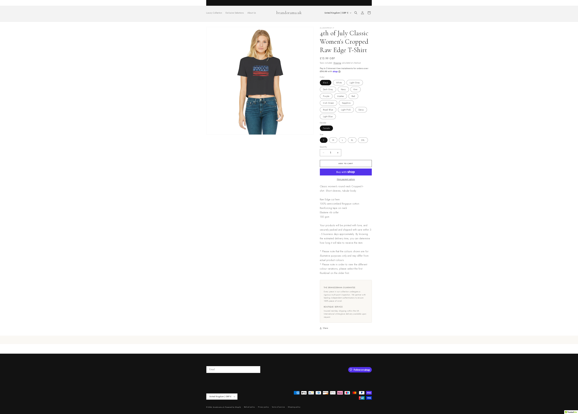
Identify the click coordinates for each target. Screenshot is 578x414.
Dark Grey (328, 89)
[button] (356, 12)
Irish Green (328, 102)
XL (352, 140)
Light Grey (355, 82)
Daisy (361, 109)
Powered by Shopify (233, 407)
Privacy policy (263, 407)
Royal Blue (328, 109)
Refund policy (249, 407)
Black (325, 82)
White (339, 82)
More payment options (346, 179)
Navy (343, 89)
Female (326, 128)
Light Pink (346, 109)
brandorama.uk (218, 407)
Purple (326, 96)
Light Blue (328, 116)
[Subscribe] (257, 369)
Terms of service (278, 407)
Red (353, 96)
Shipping (337, 63)
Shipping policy (294, 407)
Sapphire (346, 102)
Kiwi (355, 89)
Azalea (340, 96)
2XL (363, 140)
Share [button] (325, 328)
